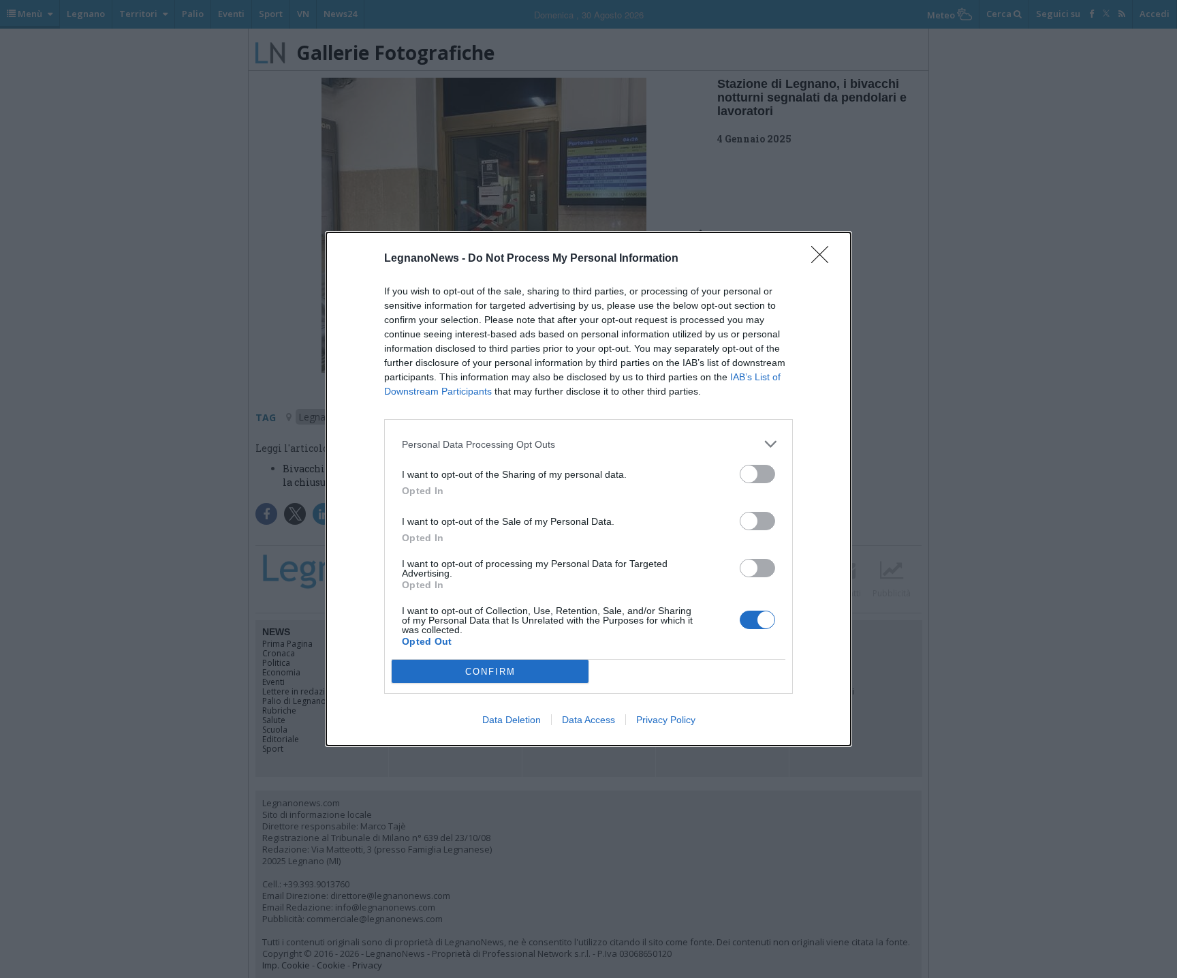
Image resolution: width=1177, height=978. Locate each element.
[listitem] (588, 444)
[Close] (824, 259)
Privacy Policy (665, 719)
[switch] (757, 474)
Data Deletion (511, 719)
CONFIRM (490, 672)
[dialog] (588, 489)
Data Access (588, 719)
